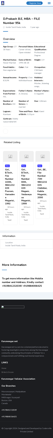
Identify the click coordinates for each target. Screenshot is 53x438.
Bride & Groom (7, 372)
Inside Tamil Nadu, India (16, 27)
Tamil (9, 220)
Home (3, 368)
